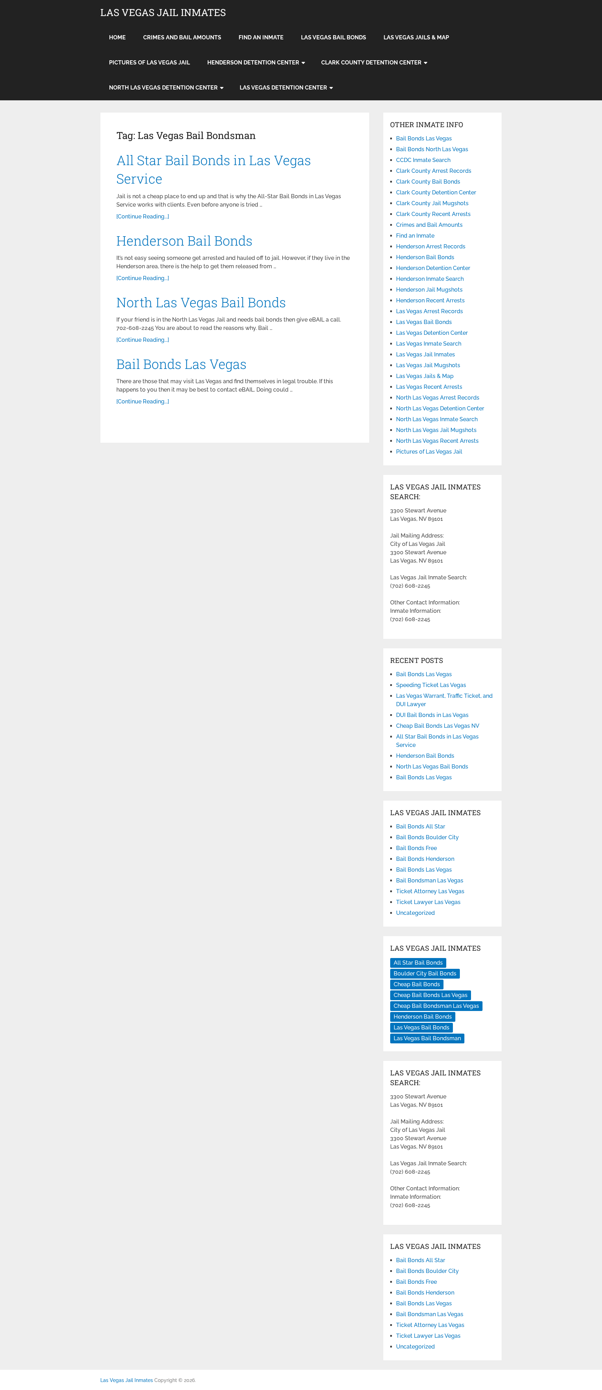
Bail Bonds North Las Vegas (432, 149)
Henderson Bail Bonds (184, 240)
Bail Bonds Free (416, 848)
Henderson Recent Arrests (430, 300)
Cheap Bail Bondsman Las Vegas (436, 1006)
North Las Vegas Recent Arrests (437, 441)
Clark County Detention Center (371, 62)
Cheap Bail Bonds (417, 984)
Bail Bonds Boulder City (427, 837)
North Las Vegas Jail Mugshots (436, 430)
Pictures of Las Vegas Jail (149, 62)
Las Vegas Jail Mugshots (428, 365)
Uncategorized (415, 913)
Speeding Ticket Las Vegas (431, 685)
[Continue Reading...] (142, 216)
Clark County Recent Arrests (433, 214)
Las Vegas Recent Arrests (429, 387)
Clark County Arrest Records (433, 171)
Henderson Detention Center (253, 62)
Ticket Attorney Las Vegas (430, 891)
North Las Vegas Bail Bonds (201, 302)
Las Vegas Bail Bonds (333, 37)
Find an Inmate (261, 37)
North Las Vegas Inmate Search (437, 419)
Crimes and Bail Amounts (182, 37)
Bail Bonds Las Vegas (181, 363)
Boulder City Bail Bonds (425, 973)
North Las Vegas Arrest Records (437, 397)
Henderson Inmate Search (430, 279)
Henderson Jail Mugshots (429, 289)
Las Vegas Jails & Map (416, 37)
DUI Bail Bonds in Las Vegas (432, 715)
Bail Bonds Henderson (425, 859)
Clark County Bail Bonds (428, 181)
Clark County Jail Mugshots (432, 203)
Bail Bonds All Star (420, 826)
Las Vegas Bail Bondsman (427, 1038)
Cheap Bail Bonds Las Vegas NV (437, 726)
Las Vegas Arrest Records (429, 311)
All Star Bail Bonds (418, 962)
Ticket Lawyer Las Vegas (428, 902)
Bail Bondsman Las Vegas (429, 880)
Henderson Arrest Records (430, 246)
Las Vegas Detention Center (283, 87)
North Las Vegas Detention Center (163, 87)
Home (117, 37)
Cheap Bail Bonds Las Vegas (431, 995)
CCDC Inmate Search (423, 160)
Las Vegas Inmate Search (428, 343)
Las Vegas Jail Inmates (163, 12)
